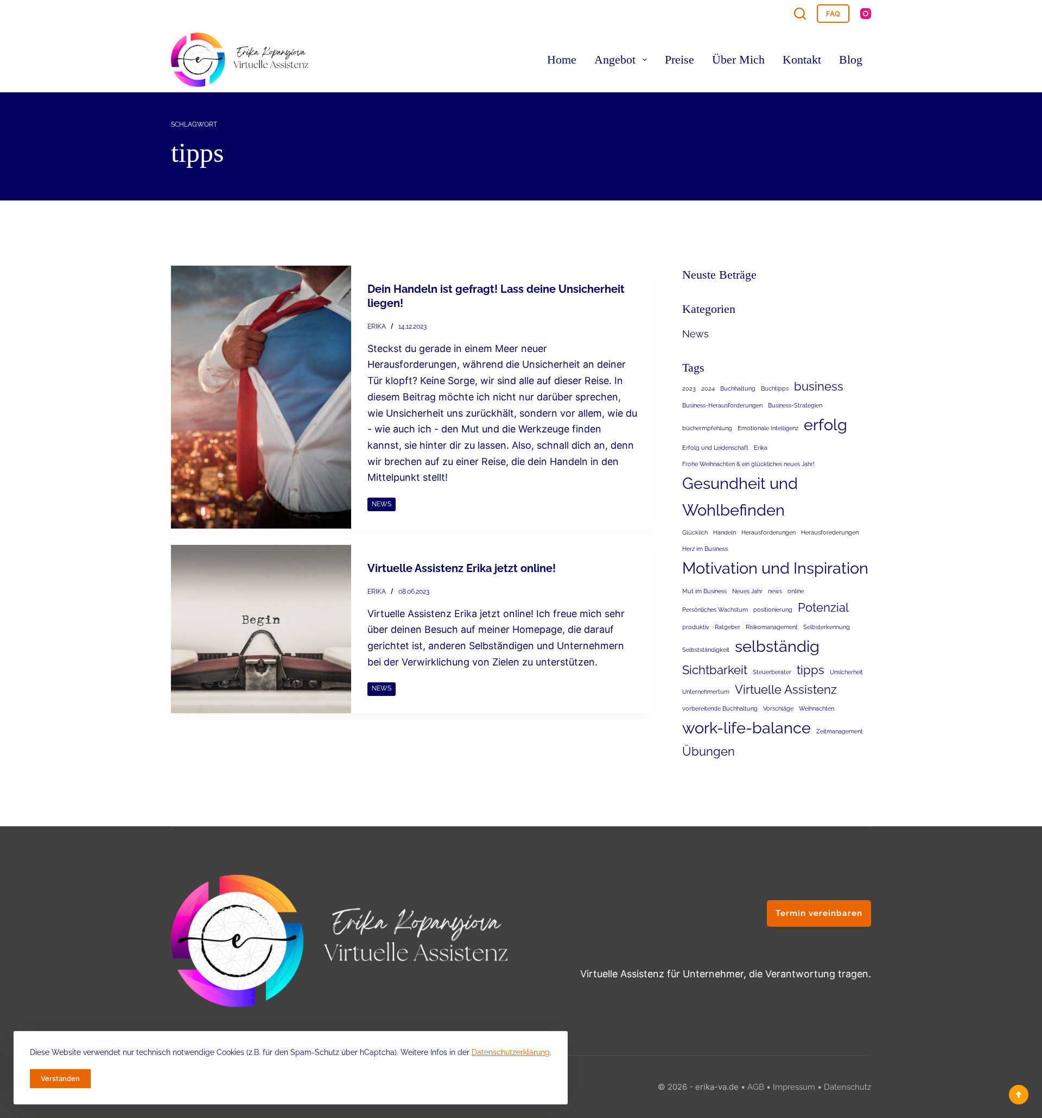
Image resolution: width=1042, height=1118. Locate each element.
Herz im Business (705, 548)
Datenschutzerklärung (511, 1052)
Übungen (708, 751)
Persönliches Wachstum (715, 609)
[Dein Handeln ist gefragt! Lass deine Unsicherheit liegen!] (261, 397)
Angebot (615, 59)
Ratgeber (727, 627)
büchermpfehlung (707, 428)
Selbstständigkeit (705, 649)
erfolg (825, 424)
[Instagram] (865, 13)
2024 (708, 388)
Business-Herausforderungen (722, 405)
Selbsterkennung (826, 627)
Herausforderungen (768, 532)
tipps (810, 670)
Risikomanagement (772, 627)
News (381, 504)
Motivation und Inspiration (775, 567)
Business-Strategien (795, 405)
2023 (689, 388)
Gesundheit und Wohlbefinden (740, 496)
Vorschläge (778, 708)
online (795, 591)
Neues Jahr (747, 591)
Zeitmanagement (839, 731)
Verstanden (60, 1078)
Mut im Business (704, 591)
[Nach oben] (1018, 1094)
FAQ (833, 13)
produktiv (695, 627)
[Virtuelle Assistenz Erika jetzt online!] (261, 629)
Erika (760, 447)
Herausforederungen (830, 532)
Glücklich (695, 532)
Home (561, 59)
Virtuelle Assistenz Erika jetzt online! (461, 568)
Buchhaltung (737, 388)
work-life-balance (746, 727)
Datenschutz (847, 1087)
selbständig (777, 646)
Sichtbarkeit (714, 670)
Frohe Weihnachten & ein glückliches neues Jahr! (748, 464)
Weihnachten (816, 708)
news (775, 591)
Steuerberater (772, 672)
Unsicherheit (846, 672)
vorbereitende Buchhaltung (720, 708)
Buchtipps (775, 388)
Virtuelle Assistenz (786, 689)
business (818, 386)
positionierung (772, 609)
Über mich (738, 59)
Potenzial (823, 607)
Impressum (794, 1087)
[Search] (800, 14)
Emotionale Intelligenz (768, 428)
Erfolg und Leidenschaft (715, 447)
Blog (850, 59)
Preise (679, 59)
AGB (755, 1087)
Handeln (724, 532)
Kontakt (802, 59)
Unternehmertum (705, 691)
